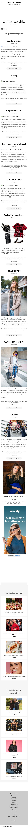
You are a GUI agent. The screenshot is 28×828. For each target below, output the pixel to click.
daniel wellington (17, 200)
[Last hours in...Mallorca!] (14, 150)
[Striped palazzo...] (14, 116)
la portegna (12, 131)
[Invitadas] (14, 774)
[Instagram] (19, 503)
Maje (6, 258)
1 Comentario (14, 65)
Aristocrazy (4, 257)
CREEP (14, 415)
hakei (17, 62)
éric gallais (19, 451)
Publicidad (14, 797)
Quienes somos (14, 795)
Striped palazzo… (14, 111)
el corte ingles (13, 62)
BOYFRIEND (14, 271)
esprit (21, 200)
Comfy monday (14, 41)
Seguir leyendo (13, 68)
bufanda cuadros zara (11, 451)
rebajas (26, 401)
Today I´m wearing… (14, 215)
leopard (25, 257)
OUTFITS (21, 201)
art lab (10, 328)
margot (18, 98)
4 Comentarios (14, 100)
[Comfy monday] (14, 47)
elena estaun (12, 98)
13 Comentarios (14, 404)
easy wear (9, 62)
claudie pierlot (16, 165)
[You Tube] (19, 817)
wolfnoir (25, 98)
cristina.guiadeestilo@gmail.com (14, 496)
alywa (3, 165)
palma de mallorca (20, 166)
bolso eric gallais (4, 401)
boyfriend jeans (5, 200)
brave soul (4, 451)
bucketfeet (4, 62)
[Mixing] (14, 81)
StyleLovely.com (14, 3)
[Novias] (14, 609)
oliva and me (21, 62)
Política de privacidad (14, 806)
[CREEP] (14, 428)
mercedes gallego (13, 201)
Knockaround (16, 401)
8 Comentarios (14, 169)
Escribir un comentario (14, 134)
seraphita (11, 63)
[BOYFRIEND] (14, 296)
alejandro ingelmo (5, 328)
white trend (19, 202)
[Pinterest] (14, 503)
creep (16, 451)
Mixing (14, 75)
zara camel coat (16, 402)
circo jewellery (10, 200)
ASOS (3, 98)
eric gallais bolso (16, 257)
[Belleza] (14, 674)
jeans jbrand (24, 451)
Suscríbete (14, 821)
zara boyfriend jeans (21, 329)
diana (8, 131)
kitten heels (21, 257)
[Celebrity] (14, 730)
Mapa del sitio (14, 798)
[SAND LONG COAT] (14, 367)
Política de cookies (14, 807)
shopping (18, 258)
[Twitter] (8, 503)
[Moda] (14, 630)
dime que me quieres (22, 165)
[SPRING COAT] (14, 185)
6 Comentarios (14, 455)
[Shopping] (14, 709)
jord (15, 98)
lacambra (7, 166)
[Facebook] (11, 503)
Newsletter (14, 819)
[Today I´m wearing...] (14, 233)
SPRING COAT (14, 180)
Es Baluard (3, 166)
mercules (18, 201)
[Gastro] (14, 653)
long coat (9, 329)
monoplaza (14, 166)
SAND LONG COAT (14, 342)
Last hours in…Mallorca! (14, 144)
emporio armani (22, 328)
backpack (5, 131)
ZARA (17, 63)
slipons (15, 63)
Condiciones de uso (14, 804)
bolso (8, 98)
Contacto (14, 800)
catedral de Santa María (9, 165)
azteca (6, 98)
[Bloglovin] (16, 503)
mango (15, 131)
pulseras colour (9, 202)
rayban (25, 62)
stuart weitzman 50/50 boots (17, 452)
